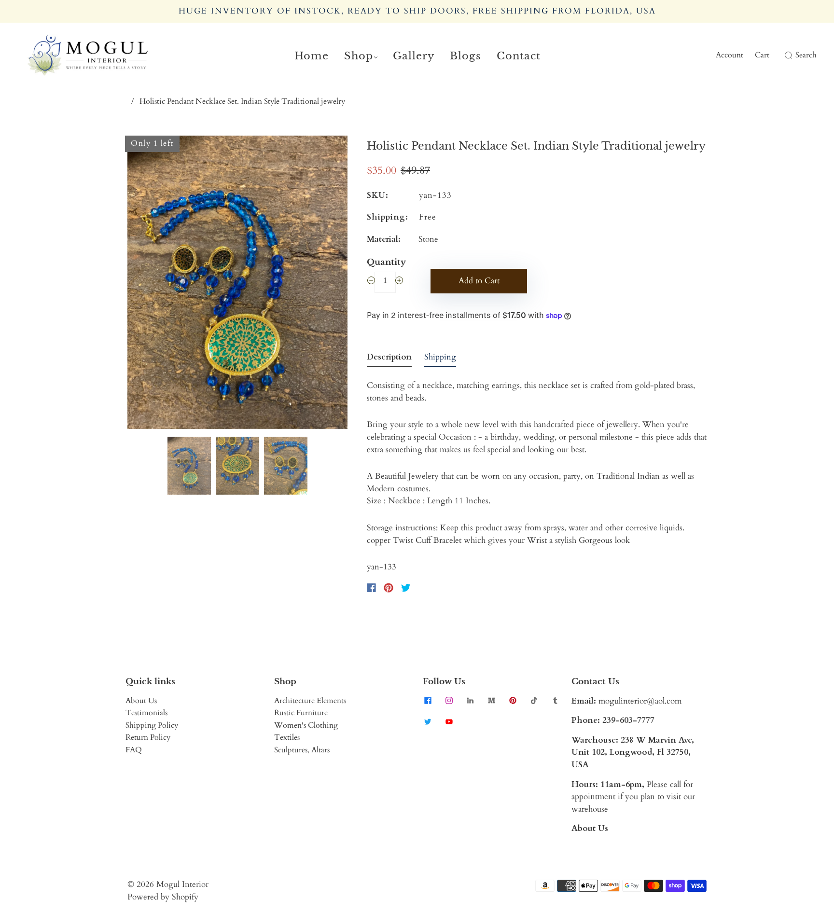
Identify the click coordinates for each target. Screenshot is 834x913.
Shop (358, 56)
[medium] (491, 700)
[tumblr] (555, 700)
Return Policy (147, 737)
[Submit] (787, 55)
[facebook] (427, 700)
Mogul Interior (182, 884)
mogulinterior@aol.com (639, 700)
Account (729, 55)
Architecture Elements (310, 700)
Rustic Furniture (301, 712)
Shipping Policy (151, 725)
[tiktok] (533, 700)
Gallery (413, 56)
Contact (519, 56)
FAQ (133, 750)
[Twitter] (406, 588)
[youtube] (448, 722)
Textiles (287, 737)
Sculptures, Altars (302, 750)
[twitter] (427, 722)
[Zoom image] (237, 284)
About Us (141, 700)
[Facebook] (371, 588)
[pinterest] (512, 700)
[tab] (389, 359)
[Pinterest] (388, 588)
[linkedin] (470, 700)
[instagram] (448, 700)
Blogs (465, 56)
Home (311, 56)
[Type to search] (782, 55)
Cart (762, 55)
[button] (149, 284)
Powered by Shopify (162, 896)
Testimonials (146, 712)
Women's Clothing (306, 725)
